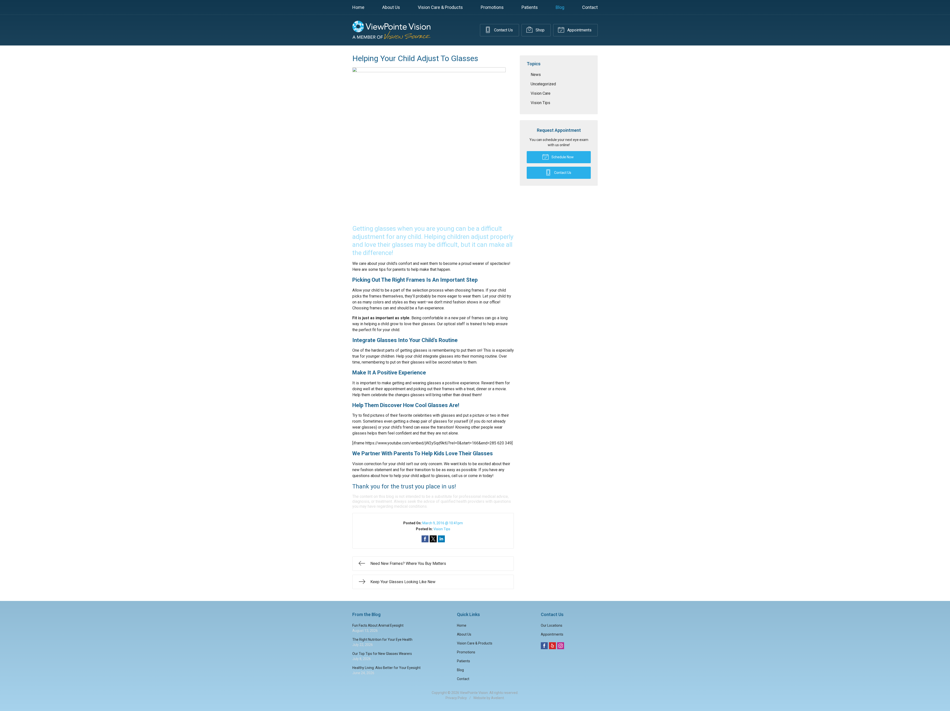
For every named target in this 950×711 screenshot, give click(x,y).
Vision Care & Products (440, 7)
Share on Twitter (433, 538)
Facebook (544, 645)
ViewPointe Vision (474, 693)
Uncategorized (543, 84)
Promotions (492, 7)
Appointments (579, 30)
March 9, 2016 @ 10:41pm (442, 523)
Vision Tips (441, 529)
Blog (560, 7)
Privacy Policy (456, 698)
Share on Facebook (425, 538)
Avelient (497, 698)
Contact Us (503, 30)
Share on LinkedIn (441, 538)
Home (358, 7)
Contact (590, 7)
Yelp (552, 645)
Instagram (560, 645)
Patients (530, 7)
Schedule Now (562, 157)
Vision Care (540, 93)
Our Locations (551, 625)
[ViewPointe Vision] (391, 30)
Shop (540, 30)
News (536, 74)
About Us (391, 7)
